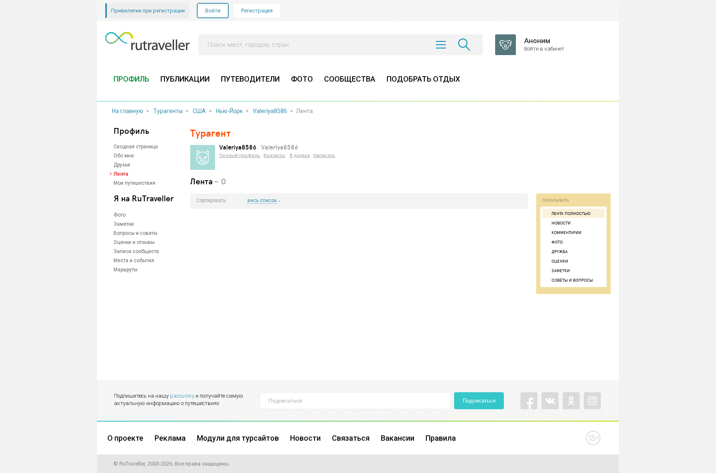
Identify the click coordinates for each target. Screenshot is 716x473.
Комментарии (566, 232)
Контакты (274, 155)
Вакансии (397, 438)
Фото (120, 215)
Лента (121, 174)
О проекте (125, 438)
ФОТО (302, 79)
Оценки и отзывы (134, 242)
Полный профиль (239, 155)
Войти (212, 10)
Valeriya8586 (270, 111)
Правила (441, 438)
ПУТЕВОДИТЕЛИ (250, 79)
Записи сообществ (136, 251)
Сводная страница (136, 147)
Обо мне (124, 156)
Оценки (560, 261)
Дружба (560, 251)
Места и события (134, 260)
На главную (127, 111)
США (199, 111)
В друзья (300, 155)
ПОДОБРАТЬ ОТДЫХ (423, 79)
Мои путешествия (134, 183)
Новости (561, 223)
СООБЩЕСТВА (349, 79)
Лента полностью (571, 213)
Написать (324, 155)
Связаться (351, 438)
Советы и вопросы (572, 280)
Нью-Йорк (229, 111)
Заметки (124, 224)
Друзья (122, 165)
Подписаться (479, 401)
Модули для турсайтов (238, 438)
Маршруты (126, 270)
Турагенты (168, 111)
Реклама (170, 438)
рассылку (182, 396)
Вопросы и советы (135, 233)
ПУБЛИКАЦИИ (185, 79)
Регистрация (257, 10)
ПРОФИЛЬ (131, 79)
